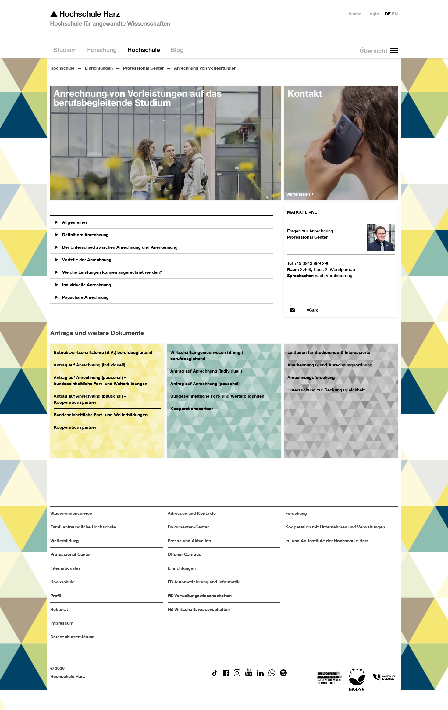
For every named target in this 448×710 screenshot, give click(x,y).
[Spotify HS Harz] (283, 674)
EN (395, 13)
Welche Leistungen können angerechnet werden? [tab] (111, 272)
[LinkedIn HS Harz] (260, 674)
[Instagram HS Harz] (237, 674)
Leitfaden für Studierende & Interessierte (328, 352)
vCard (313, 309)
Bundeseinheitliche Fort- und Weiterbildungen (101, 414)
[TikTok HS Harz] (215, 674)
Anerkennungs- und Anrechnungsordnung (329, 364)
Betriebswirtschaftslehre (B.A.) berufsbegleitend (103, 352)
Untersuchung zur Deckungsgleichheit (326, 389)
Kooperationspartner (75, 427)
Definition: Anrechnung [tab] (85, 234)
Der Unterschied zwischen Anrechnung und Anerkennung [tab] (119, 247)
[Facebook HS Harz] (226, 674)
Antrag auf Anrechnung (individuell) (89, 364)
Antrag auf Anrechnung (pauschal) (205, 383)
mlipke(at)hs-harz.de (292, 310)
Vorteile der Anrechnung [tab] (86, 259)
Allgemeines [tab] (74, 222)
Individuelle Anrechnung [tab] (86, 284)
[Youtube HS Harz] (248, 674)
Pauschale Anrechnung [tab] (85, 297)
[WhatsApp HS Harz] (271, 674)
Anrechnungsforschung (311, 377)
